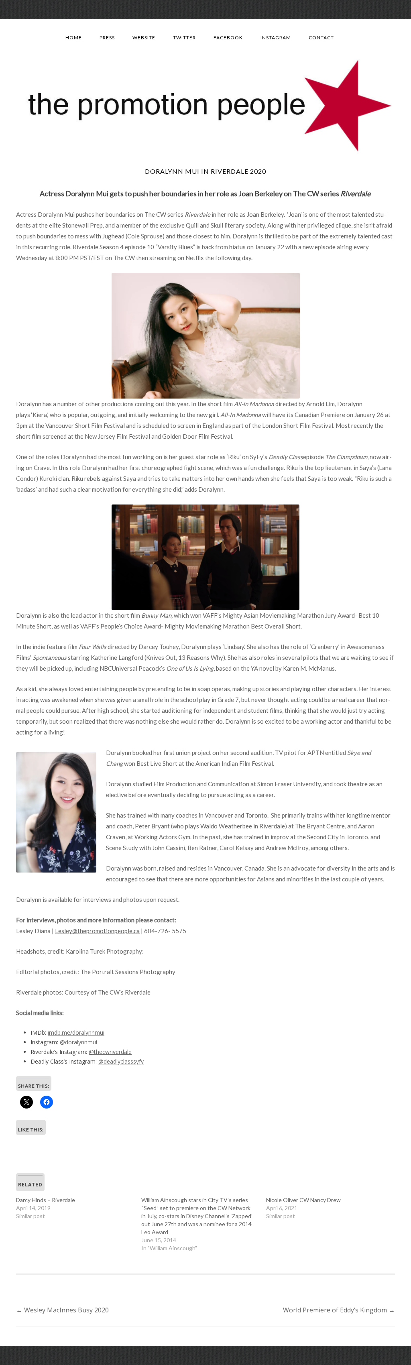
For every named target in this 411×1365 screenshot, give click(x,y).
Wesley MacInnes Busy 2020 (62, 1310)
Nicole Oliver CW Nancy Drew (303, 1199)
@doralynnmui (78, 1042)
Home (73, 38)
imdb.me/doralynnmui (76, 1032)
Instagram (275, 38)
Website (143, 38)
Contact (321, 38)
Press (107, 38)
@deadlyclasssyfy (121, 1061)
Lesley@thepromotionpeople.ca (97, 930)
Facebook (228, 38)
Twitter (184, 38)
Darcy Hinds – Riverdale (45, 1199)
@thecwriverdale (110, 1052)
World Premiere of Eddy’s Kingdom (339, 1310)
